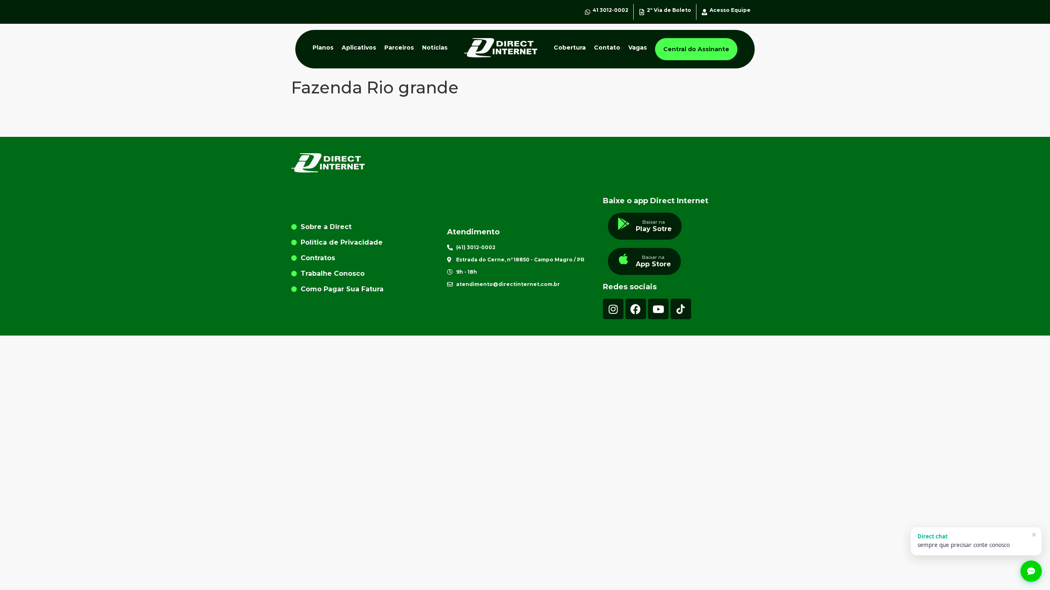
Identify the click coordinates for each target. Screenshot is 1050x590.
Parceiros (399, 47)
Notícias (434, 47)
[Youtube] (658, 309)
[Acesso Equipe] (704, 12)
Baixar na (653, 222)
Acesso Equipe (730, 10)
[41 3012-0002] (587, 12)
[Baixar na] (624, 224)
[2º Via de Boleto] (642, 12)
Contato (607, 47)
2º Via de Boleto (669, 10)
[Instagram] (613, 309)
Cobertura (570, 47)
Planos (323, 47)
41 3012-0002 (610, 10)
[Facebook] (635, 309)
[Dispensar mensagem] (1034, 534)
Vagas (637, 47)
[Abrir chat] (1031, 571)
